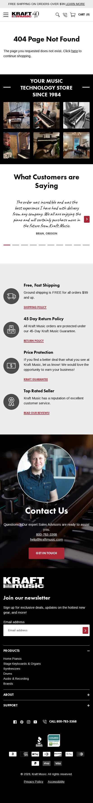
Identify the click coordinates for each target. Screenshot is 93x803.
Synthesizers (11, 668)
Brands (8, 683)
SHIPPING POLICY (35, 307)
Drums (7, 673)
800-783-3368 (46, 534)
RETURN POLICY (34, 341)
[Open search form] (58, 15)
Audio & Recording (16, 678)
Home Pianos (12, 658)
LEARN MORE (75, 4)
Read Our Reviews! (36, 413)
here (74, 51)
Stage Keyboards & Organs (22, 663)
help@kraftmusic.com (46, 539)
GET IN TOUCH (46, 553)
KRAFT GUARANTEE (36, 379)
